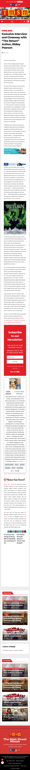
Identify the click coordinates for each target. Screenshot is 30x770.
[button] (21, 21)
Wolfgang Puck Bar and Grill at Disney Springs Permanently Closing (14, 618)
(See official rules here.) (15, 322)
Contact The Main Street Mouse (15, 763)
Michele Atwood (19, 674)
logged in (11, 650)
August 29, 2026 (9, 719)
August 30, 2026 (9, 607)
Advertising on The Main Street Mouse (11, 765)
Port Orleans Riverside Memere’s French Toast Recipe (21, 539)
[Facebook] (12, 471)
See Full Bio (19, 461)
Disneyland (4, 30)
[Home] (2, 21)
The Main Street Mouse (15, 740)
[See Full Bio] (24, 461)
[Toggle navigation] (12, 21)
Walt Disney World (13, 629)
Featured (10, 30)
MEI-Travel (15, 525)
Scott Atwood (19, 704)
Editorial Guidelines (20, 760)
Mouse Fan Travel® (9, 484)
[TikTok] (14, 471)
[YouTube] (16, 471)
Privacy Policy (23, 765)
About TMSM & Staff (10, 760)
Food (10, 668)
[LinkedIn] (18, 471)
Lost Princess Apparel (15, 768)
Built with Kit (15, 372)
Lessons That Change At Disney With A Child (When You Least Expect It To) (10, 539)
